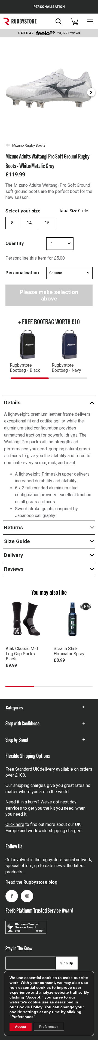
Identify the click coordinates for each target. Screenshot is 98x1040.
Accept (20, 1027)
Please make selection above (49, 295)
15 (47, 222)
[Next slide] (91, 92)
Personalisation (22, 272)
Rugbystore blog (40, 882)
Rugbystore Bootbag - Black (25, 368)
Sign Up (66, 963)
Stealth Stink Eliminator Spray (69, 651)
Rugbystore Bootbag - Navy (66, 368)
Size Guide (78, 211)
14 (29, 222)
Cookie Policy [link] (29, 1007)
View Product (25, 673)
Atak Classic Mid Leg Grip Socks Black (22, 653)
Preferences (49, 1027)
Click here (14, 824)
